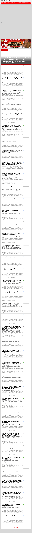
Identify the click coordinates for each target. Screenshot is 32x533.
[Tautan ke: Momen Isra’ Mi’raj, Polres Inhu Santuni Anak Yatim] (26, 517)
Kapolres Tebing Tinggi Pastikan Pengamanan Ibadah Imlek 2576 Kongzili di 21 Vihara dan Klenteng (11, 139)
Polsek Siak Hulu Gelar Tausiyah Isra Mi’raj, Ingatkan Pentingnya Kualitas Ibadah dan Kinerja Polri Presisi (11, 351)
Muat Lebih (16, 527)
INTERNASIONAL (12, 72)
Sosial (14, 74)
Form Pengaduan (11, 531)
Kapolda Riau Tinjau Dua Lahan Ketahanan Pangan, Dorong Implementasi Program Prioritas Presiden (11, 363)
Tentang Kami (2, 531)
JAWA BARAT (16, 72)
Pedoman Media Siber (16, 531)
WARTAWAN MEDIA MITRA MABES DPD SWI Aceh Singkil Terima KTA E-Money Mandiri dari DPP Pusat (11, 493)
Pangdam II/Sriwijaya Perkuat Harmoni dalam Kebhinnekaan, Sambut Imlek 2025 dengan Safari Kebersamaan (11, 174)
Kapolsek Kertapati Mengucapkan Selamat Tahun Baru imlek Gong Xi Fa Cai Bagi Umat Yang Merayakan (11, 187)
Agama (6, 83)
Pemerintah (20, 73)
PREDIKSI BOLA (11, 74)
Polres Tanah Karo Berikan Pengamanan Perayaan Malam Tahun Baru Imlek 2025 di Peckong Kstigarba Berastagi (12, 257)
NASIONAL (4, 73)
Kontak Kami (6, 531)
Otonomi (10, 73)
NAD (2, 73)
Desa (4, 84)
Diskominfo (6, 84)
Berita (22, 83)
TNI (22, 74)
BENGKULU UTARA (18, 83)
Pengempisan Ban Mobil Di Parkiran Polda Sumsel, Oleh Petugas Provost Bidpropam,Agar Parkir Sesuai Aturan (12, 78)
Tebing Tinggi (19, 74)
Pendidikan (3, 74)
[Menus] (30, 1)
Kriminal (22, 72)
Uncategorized (3, 87)
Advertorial (3, 83)
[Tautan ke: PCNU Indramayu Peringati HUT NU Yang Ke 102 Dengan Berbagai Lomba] (26, 92)
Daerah (2, 84)
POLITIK (6, 74)
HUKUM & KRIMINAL (6, 72)
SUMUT (16, 74)
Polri (8, 74)
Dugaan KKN (16, 84)
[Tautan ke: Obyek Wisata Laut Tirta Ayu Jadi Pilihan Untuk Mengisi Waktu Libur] (26, 212)
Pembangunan (17, 73)
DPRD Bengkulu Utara (11, 84)
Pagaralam (13, 73)
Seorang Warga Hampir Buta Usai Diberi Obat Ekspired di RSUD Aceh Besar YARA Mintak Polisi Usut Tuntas (11, 126)
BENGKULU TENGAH (13, 83)
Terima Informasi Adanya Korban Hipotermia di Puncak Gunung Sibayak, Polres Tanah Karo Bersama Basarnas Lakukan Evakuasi (11, 434)
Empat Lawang (20, 84)
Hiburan (3, 72)
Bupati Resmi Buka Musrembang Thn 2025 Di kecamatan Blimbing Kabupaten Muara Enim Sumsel (11, 66)
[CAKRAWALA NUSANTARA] (5, 0)
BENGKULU (8, 83)
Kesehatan (19, 72)
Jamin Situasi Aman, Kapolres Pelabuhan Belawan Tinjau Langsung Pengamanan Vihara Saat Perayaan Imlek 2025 (12, 151)
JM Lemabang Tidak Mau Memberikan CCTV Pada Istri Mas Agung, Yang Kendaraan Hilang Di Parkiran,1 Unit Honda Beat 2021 (11, 387)
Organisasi (7, 73)
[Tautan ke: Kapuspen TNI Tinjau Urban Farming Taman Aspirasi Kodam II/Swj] (26, 423)
